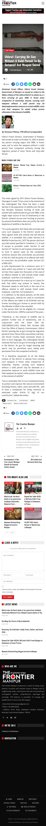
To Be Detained (23, 400)
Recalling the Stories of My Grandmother (16, 621)
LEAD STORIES (10, 50)
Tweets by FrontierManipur (10, 731)
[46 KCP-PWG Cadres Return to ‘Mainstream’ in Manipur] (7, 178)
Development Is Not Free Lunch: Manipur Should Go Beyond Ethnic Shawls (12, 463)
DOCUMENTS (32, 810)
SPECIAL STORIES (9, 803)
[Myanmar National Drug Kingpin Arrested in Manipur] (7, 167)
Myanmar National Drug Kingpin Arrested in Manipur (28, 166)
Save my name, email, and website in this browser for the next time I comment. (22, 590)
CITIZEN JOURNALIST (13, 810)
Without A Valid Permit (20, 403)
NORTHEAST (33, 799)
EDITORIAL (12, 806)
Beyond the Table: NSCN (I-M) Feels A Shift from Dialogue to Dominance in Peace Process (22, 641)
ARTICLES (23, 803)
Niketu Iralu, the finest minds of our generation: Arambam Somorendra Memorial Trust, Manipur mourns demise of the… (22, 611)
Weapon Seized (7, 403)
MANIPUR (20, 799)
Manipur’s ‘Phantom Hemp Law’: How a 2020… (27, 185)
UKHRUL (32, 400)
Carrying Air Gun (12, 400)
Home (10, 799)
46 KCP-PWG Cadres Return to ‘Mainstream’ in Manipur (28, 176)
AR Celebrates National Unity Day (34, 460)
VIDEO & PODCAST (30, 806)
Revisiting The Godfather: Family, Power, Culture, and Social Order (22, 630)
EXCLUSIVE (35, 803)
